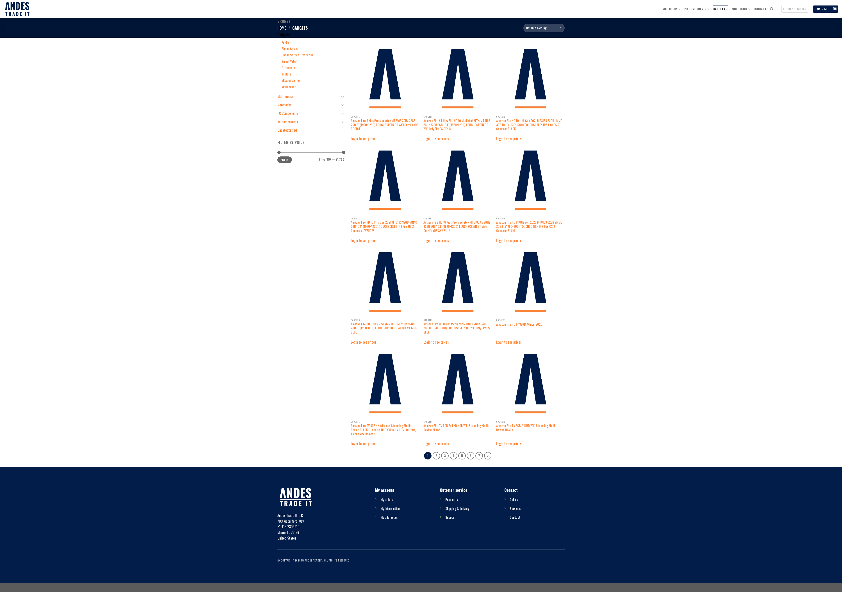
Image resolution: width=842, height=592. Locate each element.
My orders (387, 499)
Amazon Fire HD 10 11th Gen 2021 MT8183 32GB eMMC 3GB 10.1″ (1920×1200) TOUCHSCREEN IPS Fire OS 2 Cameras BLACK (529, 125)
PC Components (695, 9)
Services (515, 508)
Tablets (286, 74)
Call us (514, 499)
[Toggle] (342, 35)
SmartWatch (289, 61)
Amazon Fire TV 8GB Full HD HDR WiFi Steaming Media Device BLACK (456, 428)
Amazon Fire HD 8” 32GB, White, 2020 (519, 324)
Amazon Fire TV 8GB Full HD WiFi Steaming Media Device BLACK (526, 428)
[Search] (771, 9)
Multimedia (739, 9)
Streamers (288, 67)
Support (450, 517)
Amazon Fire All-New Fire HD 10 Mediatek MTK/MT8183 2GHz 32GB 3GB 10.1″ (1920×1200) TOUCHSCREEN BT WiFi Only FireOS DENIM (456, 125)
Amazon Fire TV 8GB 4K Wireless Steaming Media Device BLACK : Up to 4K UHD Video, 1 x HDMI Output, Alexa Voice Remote (383, 430)
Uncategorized (287, 130)
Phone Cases (290, 48)
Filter (284, 159)
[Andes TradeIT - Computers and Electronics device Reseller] (17, 9)
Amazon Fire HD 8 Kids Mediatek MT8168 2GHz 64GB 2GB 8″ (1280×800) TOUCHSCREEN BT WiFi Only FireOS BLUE (456, 328)
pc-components (287, 121)
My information (390, 508)
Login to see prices (363, 138)
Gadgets (719, 9)
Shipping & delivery (457, 508)
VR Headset (289, 86)
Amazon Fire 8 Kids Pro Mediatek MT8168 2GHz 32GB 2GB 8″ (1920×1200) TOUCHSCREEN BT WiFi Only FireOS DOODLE (384, 125)
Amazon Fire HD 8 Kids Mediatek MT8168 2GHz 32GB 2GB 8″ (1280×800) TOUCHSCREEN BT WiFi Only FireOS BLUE (384, 328)
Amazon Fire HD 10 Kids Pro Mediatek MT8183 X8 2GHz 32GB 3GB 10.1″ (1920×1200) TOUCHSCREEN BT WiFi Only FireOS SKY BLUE (456, 226)
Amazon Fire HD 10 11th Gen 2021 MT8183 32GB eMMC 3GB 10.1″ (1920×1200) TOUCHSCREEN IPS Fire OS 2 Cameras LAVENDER (384, 226)
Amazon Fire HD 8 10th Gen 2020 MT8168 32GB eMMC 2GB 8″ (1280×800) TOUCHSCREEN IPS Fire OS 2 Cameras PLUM (529, 226)
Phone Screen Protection (298, 55)
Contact (760, 9)
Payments (451, 499)
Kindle (285, 42)
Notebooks (670, 9)
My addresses (389, 517)
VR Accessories (291, 80)
